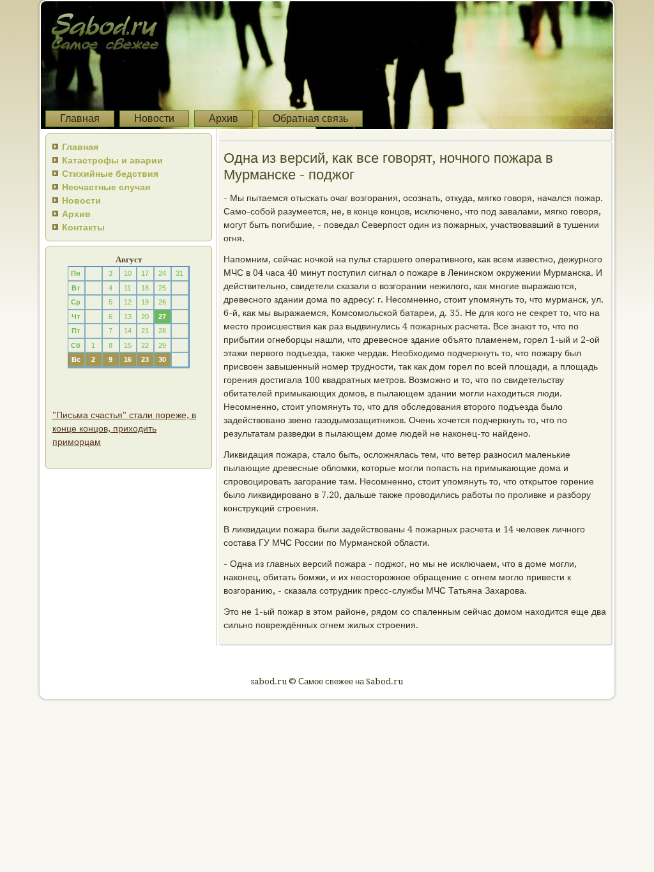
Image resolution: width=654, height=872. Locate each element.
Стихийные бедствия (110, 174)
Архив (223, 118)
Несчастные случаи (106, 187)
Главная (80, 118)
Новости (154, 118)
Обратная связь (310, 118)
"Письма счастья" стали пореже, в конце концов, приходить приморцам (124, 428)
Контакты (83, 227)
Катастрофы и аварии (112, 160)
